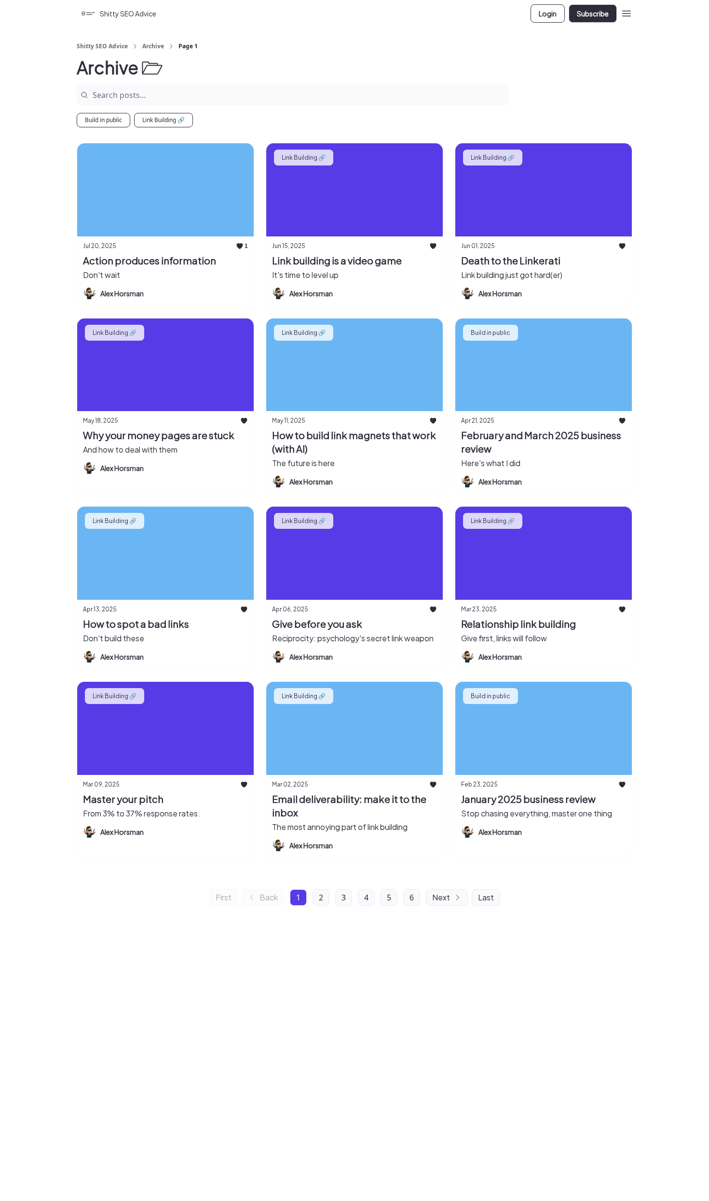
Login (548, 13)
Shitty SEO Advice (102, 46)
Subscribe (593, 13)
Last (486, 897)
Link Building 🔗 (163, 120)
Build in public (103, 120)
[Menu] (626, 12)
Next (441, 897)
